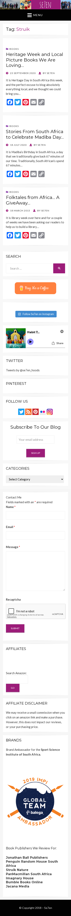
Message (13, 547)
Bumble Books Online (24, 882)
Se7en (48, 907)
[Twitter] (21, 411)
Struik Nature (17, 870)
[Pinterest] (35, 411)
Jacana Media (17, 886)
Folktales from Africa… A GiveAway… (32, 200)
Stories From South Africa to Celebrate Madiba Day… (35, 134)
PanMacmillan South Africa (29, 874)
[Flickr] (42, 411)
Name (11, 507)
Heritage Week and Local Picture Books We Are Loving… (34, 60)
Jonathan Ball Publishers (27, 857)
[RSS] (28, 411)
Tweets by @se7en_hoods (23, 370)
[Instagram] (49, 411)
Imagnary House (20, 878)
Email (10, 527)
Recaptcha (13, 599)
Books (14, 48)
